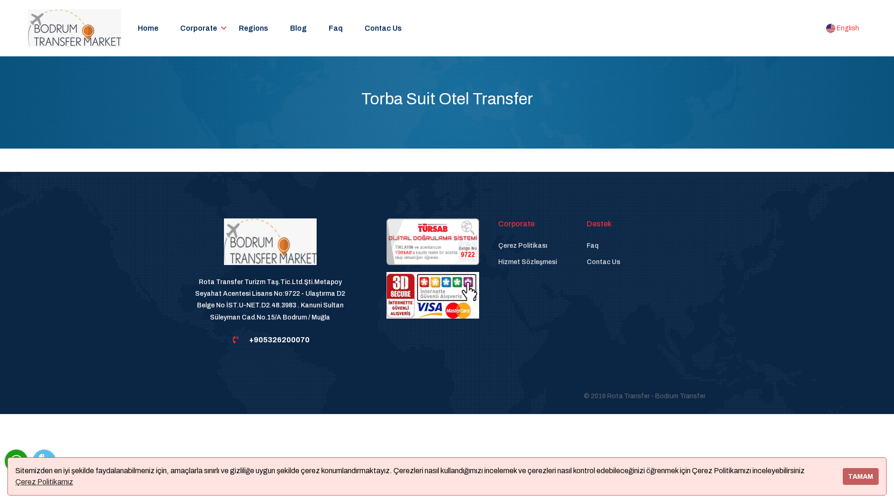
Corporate (198, 28)
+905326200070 (279, 340)
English (847, 28)
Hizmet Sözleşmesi (527, 261)
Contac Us (383, 28)
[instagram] (248, 396)
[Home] (270, 247)
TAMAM (860, 476)
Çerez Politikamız (44, 482)
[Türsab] (432, 241)
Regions (253, 28)
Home (148, 28)
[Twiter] (279, 396)
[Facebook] (216, 396)
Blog (298, 28)
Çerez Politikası (522, 245)
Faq (336, 28)
